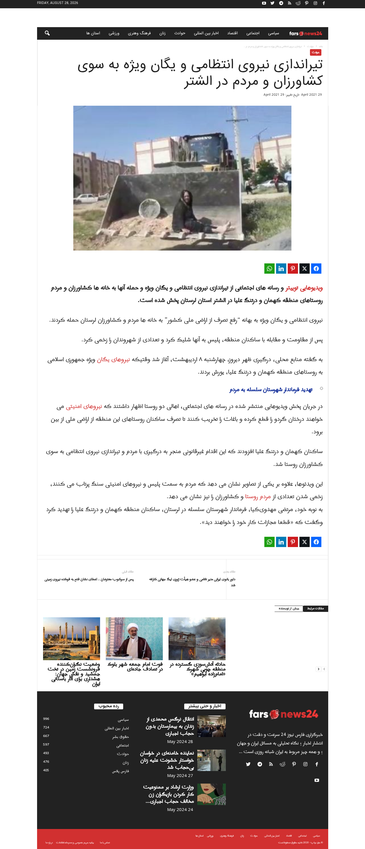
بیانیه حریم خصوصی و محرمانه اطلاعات (75, 842)
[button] (43, 33)
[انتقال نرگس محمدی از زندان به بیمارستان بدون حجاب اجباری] (211, 726)
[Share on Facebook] (316, 268)
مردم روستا (258, 496)
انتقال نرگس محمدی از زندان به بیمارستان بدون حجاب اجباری (170, 726)
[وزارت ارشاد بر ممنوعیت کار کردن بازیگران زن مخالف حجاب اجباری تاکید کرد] (211, 794)
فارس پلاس (120, 771)
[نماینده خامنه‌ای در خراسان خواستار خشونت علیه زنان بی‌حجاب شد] (211, 760)
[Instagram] (315, 4)
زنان (162, 33)
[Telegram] (281, 4)
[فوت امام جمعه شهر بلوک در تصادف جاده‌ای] (134, 638)
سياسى (273, 33)
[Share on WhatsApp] (269, 268)
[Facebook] (324, 4)
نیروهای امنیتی (84, 406)
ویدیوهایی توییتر (304, 288)
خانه (321, 46)
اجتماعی (252, 33)
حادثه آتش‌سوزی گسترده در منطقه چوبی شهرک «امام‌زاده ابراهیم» (198, 669)
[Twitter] (272, 4)
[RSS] (289, 4)
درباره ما (49, 842)
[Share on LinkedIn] (281, 268)
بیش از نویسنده (289, 608)
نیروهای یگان (113, 359)
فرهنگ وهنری (139, 33)
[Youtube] (264, 4)
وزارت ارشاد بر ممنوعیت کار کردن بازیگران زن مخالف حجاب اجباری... (168, 794)
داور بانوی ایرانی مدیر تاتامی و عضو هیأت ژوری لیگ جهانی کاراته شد (192, 582)
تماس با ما (105, 842)
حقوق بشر (120, 737)
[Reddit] (298, 4)
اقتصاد (232, 33)
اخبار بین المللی (206, 33)
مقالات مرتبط (316, 608)
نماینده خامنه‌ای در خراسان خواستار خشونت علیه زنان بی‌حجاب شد (167, 760)
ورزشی (114, 33)
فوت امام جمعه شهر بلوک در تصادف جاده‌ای (135, 666)
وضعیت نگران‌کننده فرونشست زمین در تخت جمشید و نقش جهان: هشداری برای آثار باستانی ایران (74, 674)
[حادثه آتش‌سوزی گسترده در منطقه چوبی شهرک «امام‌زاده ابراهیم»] (197, 638)
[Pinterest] (306, 4)
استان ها (93, 33)
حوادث (179, 33)
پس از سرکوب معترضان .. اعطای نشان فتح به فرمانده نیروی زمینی (88, 579)
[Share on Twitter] (304, 268)
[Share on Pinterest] (293, 268)
